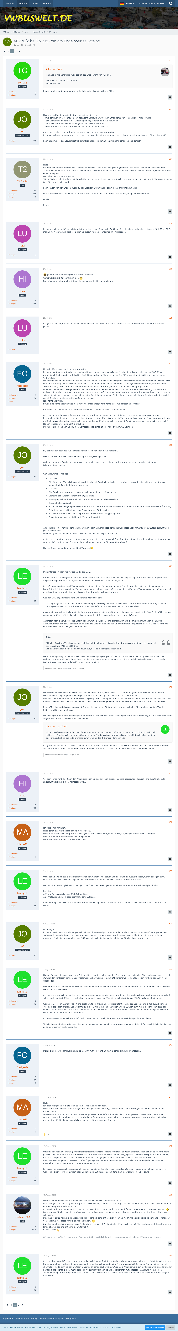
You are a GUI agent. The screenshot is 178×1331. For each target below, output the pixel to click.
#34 (170, 923)
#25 (170, 269)
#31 (170, 773)
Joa (18, 45)
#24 (170, 223)
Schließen (170, 1327)
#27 (170, 363)
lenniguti (69, 668)
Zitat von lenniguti (56, 726)
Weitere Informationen (155, 1327)
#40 (170, 1255)
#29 (170, 566)
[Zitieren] (170, 97)
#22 (170, 109)
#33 (170, 871)
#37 (170, 1097)
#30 (170, 687)
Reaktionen (12, 92)
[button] (127, 3)
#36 (170, 1045)
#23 (170, 159)
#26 (170, 318)
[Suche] (171, 3)
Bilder (10, 197)
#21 (170, 60)
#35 (170, 969)
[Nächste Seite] (19, 51)
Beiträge (11, 95)
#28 (170, 445)
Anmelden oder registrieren (152, 3)
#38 (170, 1146)
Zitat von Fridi (54, 69)
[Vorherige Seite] (5, 51)
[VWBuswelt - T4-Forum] (89, 18)
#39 (170, 1195)
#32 (170, 822)
